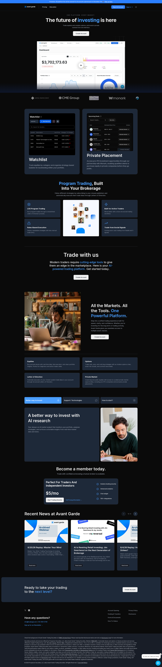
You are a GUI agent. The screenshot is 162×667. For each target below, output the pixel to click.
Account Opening (113, 610)
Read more (32, 565)
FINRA (92, 641)
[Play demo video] (81, 65)
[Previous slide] (124, 514)
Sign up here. (109, 1)
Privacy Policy (133, 610)
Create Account (81, 33)
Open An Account (118, 7)
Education (53, 7)
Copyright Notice (82, 662)
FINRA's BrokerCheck (65, 637)
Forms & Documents (114, 617)
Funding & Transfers (114, 614)
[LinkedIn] (29, 610)
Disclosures (132, 614)
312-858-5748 (42, 622)
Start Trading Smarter (55, 500)
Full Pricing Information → (74, 500)
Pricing (44, 7)
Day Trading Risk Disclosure (69, 654)
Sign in (128, 7)
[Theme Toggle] (136, 7)
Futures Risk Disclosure (116, 650)
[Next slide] (135, 514)
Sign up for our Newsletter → (33, 625)
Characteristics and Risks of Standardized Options (79, 650)
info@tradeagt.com (30, 622)
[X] (25, 610)
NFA (63, 643)
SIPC (96, 641)
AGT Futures (52, 643)
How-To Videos (113, 621)
